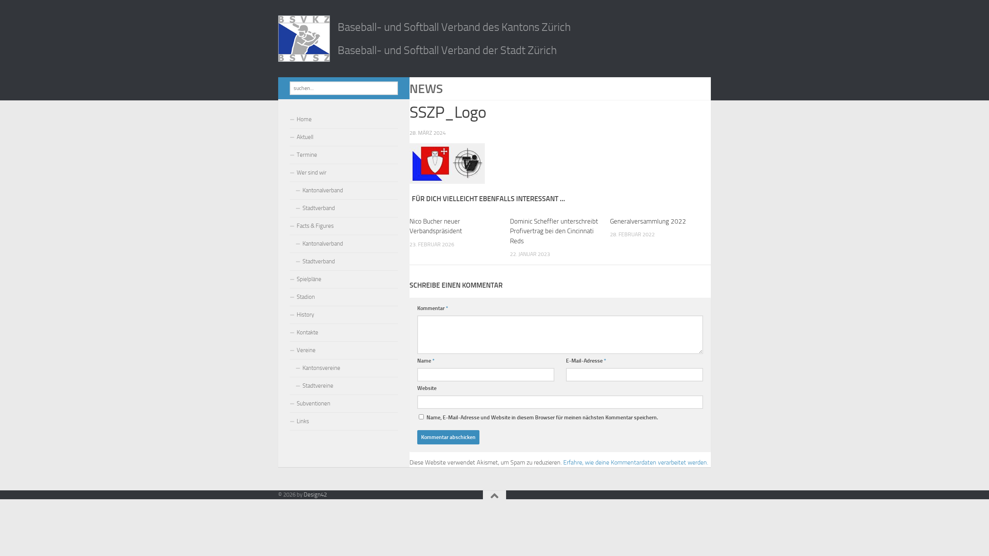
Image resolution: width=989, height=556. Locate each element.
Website (427, 388)
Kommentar (432, 308)
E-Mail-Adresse (586, 361)
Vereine (306, 350)
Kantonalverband (322, 190)
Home (304, 119)
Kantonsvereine (321, 367)
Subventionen (313, 403)
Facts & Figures (315, 225)
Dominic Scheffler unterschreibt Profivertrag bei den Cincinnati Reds (554, 231)
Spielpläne (309, 279)
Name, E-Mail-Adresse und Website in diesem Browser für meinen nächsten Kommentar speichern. (542, 417)
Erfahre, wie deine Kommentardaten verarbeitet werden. (635, 462)
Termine (307, 154)
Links (303, 421)
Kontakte (307, 332)
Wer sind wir (311, 172)
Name (426, 361)
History (305, 314)
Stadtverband (318, 208)
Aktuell (305, 137)
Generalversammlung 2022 (648, 221)
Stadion (306, 296)
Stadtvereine (317, 385)
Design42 (315, 494)
